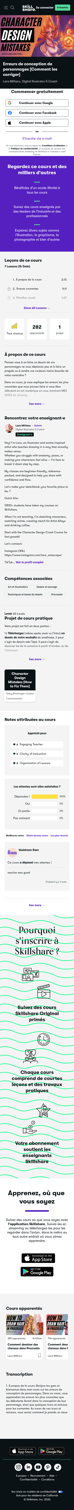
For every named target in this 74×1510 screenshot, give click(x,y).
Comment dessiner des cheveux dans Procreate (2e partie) (24, 1348)
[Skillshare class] (24, 1324)
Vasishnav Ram (29, 850)
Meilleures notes (15, 835)
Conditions (47, 1479)
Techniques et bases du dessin (25, 594)
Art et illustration (18, 586)
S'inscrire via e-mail (37, 138)
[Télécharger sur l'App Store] (37, 1258)
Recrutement (37, 1475)
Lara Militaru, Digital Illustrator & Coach (30, 81)
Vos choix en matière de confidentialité (34, 1491)
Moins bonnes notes (37, 835)
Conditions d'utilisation (53, 145)
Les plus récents (59, 835)
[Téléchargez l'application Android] (51, 1451)
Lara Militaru (29, 425)
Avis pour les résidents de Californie (37, 1495)
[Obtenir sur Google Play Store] (37, 1272)
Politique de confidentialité (24, 148)
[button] (6, 7)
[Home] (29, 7)
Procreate (57, 594)
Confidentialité (28, 1479)
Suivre (38, 425)
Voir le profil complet (29, 562)
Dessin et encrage (47, 586)
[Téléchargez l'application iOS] (22, 1451)
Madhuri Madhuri (30, 904)
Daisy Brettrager (15, 693)
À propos (21, 1475)
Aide (51, 1475)
